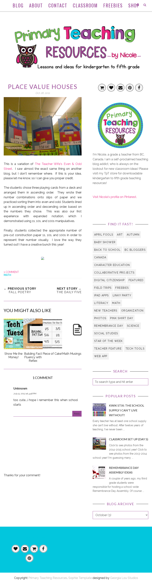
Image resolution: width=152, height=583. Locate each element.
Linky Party (122, 295)
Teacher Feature (108, 348)
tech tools (134, 348)
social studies (106, 333)
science (133, 325)
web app (100, 356)
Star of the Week (108, 340)
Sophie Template (80, 578)
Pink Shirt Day (121, 318)
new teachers (105, 310)
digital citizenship (109, 280)
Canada (100, 257)
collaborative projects (114, 272)
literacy (101, 303)
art (120, 234)
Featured (136, 280)
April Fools (103, 234)
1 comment (11, 272)
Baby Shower (104, 242)
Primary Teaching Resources (47, 578)
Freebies (122, 287)
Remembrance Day (108, 325)
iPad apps (101, 295)
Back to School (107, 249)
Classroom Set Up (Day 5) (128, 439)
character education (112, 265)
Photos (100, 318)
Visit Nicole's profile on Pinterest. (115, 197)
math (7, 275)
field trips (102, 287)
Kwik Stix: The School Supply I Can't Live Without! (126, 410)
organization (132, 310)
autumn (133, 234)
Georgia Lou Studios (124, 578)
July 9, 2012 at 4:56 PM (24, 393)
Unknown (20, 388)
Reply (77, 413)
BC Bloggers (135, 249)
